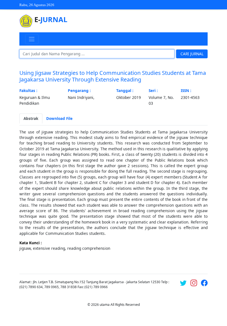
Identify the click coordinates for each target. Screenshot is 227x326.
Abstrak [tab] (31, 118)
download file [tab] (59, 118)
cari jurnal (191, 53)
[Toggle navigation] (31, 39)
